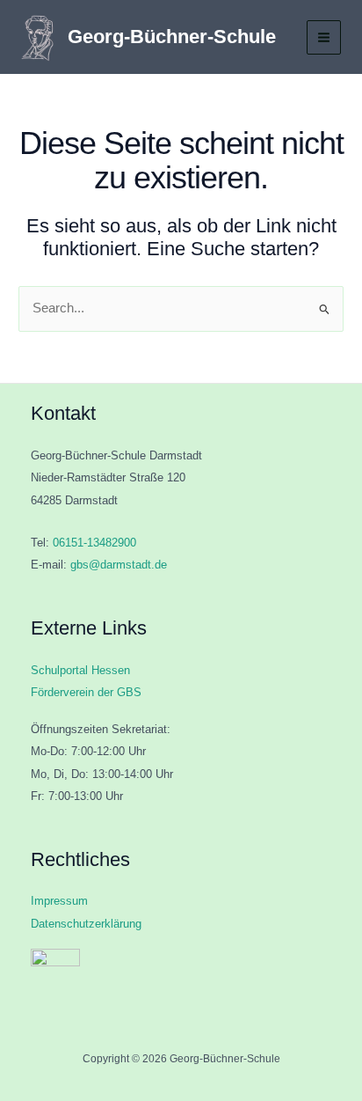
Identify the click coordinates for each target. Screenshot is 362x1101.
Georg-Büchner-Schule (172, 37)
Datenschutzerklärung (86, 923)
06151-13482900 (94, 542)
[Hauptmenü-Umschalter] (324, 37)
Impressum (59, 900)
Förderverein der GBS (86, 692)
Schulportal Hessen (80, 670)
